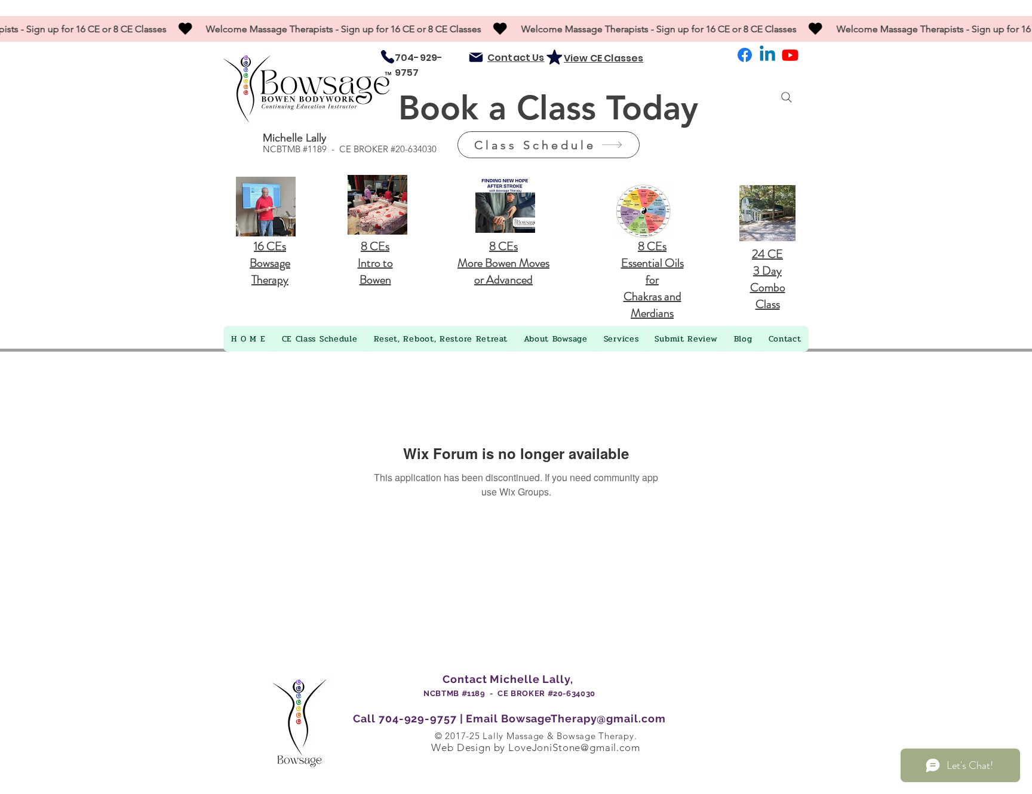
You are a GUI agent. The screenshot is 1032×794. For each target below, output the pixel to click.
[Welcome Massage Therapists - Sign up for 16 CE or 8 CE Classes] (516, 28)
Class (561, 108)
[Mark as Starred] (554, 56)
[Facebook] (744, 54)
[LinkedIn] (767, 54)
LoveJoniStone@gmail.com (574, 747)
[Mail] (476, 57)
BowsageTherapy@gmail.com (583, 718)
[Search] (786, 97)
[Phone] (387, 56)
